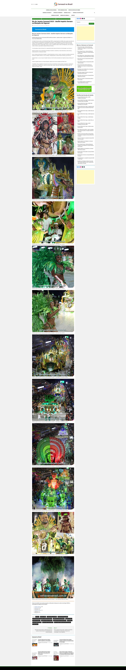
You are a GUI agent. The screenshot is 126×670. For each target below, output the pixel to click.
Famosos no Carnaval (64, 15)
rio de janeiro (69, 620)
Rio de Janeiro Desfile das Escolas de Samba (63, 18)
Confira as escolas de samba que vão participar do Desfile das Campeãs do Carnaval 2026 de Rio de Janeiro (86, 134)
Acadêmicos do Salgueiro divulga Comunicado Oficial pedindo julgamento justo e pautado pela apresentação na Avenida (85, 162)
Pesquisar (78, 22)
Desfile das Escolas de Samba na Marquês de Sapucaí (42, 618)
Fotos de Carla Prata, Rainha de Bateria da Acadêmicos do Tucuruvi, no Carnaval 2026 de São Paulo (85, 66)
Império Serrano (38, 606)
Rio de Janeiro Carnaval (37, 622)
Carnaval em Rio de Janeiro (63, 616)
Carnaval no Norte (55, 15)
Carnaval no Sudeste (47, 12)
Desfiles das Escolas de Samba (58, 618)
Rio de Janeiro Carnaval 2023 (48, 622)
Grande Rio (37, 607)
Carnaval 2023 (43, 616)
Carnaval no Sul (67, 12)
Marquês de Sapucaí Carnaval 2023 (60, 620)
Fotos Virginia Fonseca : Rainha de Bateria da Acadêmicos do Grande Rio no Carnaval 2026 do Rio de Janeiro (86, 52)
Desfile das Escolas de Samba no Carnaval (48, 18)
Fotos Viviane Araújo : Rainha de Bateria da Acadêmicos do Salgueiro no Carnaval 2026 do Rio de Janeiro (66, 653)
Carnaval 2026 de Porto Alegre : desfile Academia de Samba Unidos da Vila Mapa (66, 641)
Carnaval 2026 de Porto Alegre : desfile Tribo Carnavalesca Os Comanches (44, 653)
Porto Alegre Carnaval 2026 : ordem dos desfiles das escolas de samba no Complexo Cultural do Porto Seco (86, 130)
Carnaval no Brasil (36, 25)
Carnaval (37, 616)
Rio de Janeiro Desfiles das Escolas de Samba (62, 622)
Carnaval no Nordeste (57, 12)
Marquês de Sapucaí (36, 620)
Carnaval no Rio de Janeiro (36, 18)
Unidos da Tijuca (38, 610)
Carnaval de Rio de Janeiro (51, 616)
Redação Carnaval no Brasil (43, 642)
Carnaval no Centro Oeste (78, 12)
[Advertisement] (85, 33)
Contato (73, 15)
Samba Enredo (35, 624)
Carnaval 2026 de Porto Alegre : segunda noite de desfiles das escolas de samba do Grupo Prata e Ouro (86, 107)
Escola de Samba (69, 618)
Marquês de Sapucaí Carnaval (46, 620)
